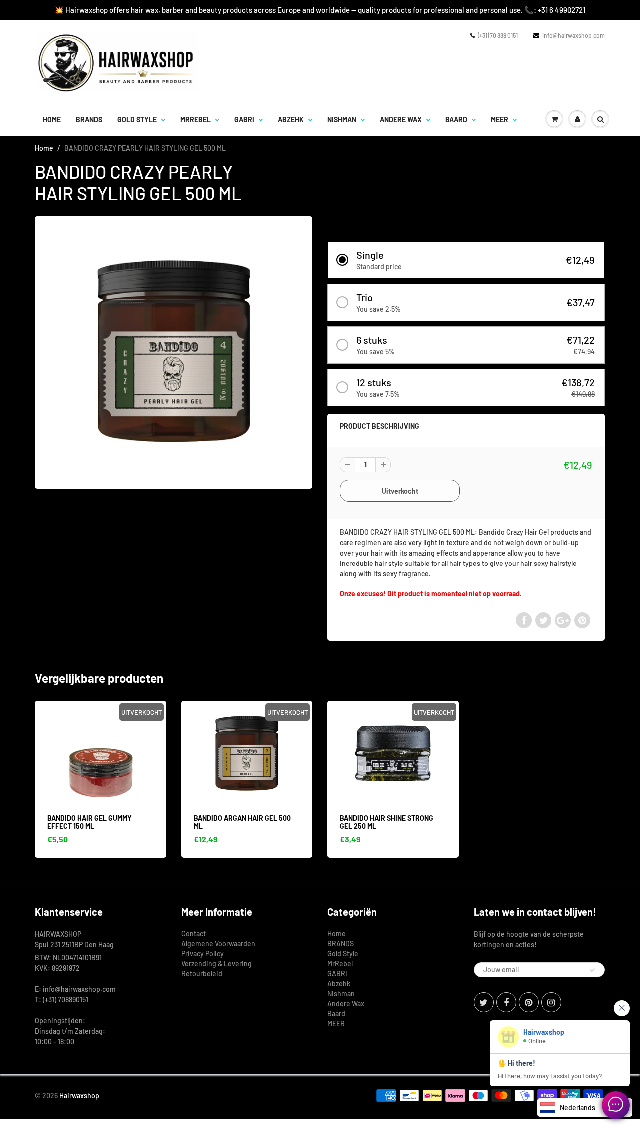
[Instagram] (552, 1002)
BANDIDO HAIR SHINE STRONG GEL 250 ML (387, 822)
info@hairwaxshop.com (573, 35)
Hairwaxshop (80, 1095)
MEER (499, 119)
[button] (466, 260)
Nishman (342, 119)
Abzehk (291, 119)
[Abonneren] (592, 970)
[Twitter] (484, 1002)
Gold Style (137, 119)
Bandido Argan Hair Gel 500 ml (242, 822)
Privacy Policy (203, 953)
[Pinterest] (529, 1002)
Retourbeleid (202, 973)
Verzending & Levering (217, 963)
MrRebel (195, 119)
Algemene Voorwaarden (219, 943)
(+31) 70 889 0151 (498, 35)
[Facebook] (506, 1002)
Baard (457, 119)
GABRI (244, 119)
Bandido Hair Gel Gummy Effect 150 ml (90, 822)
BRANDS (89, 119)
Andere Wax (401, 119)
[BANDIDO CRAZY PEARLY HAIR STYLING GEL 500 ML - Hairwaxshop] (174, 351)
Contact (194, 933)
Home (52, 119)
